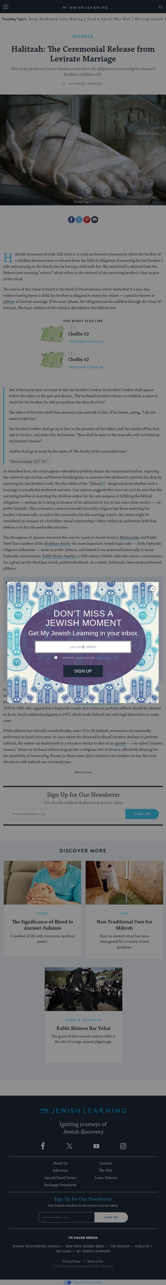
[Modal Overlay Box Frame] (83, 642)
